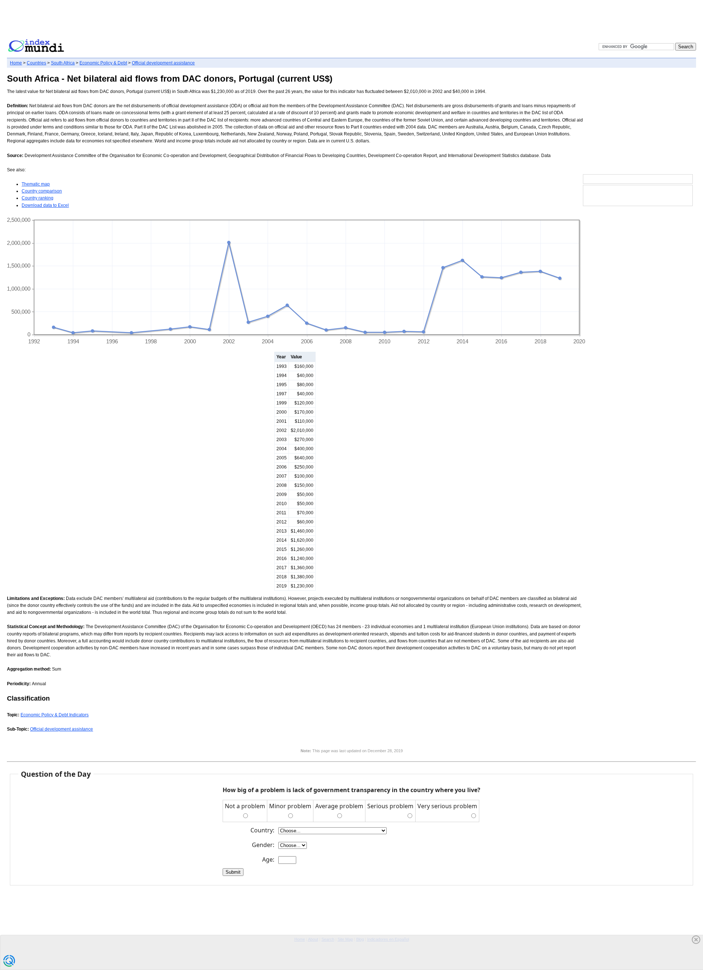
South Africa (63, 63)
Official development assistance (163, 63)
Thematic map (36, 184)
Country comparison (42, 191)
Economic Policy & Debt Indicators (55, 714)
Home (16, 63)
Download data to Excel (45, 205)
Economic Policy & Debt (103, 63)
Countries (36, 63)
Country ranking (37, 198)
